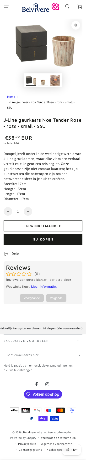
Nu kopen (43, 239)
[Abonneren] (79, 355)
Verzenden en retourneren (58, 438)
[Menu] (6, 7)
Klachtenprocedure (59, 449)
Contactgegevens (30, 449)
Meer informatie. (44, 286)
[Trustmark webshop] (55, 9)
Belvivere (29, 432)
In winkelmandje (43, 226)
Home (11, 97)
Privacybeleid (27, 443)
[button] (67, 7)
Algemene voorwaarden (57, 443)
